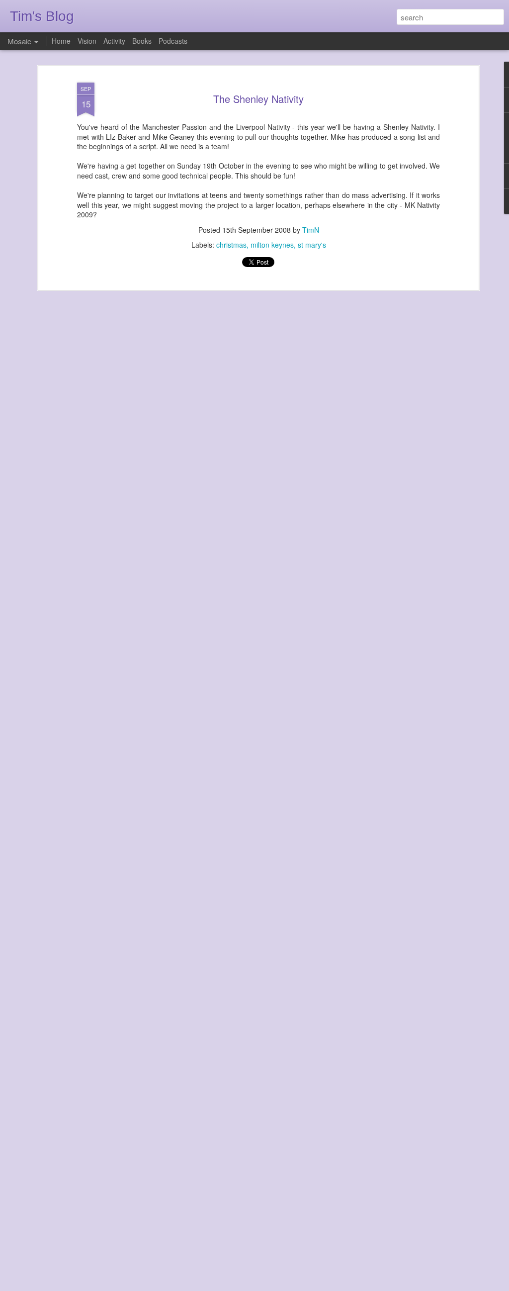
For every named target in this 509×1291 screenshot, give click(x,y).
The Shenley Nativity (258, 99)
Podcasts (173, 41)
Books (142, 41)
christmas (231, 245)
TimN (310, 230)
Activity (114, 41)
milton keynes (272, 245)
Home (61, 41)
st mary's (312, 245)
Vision (87, 41)
